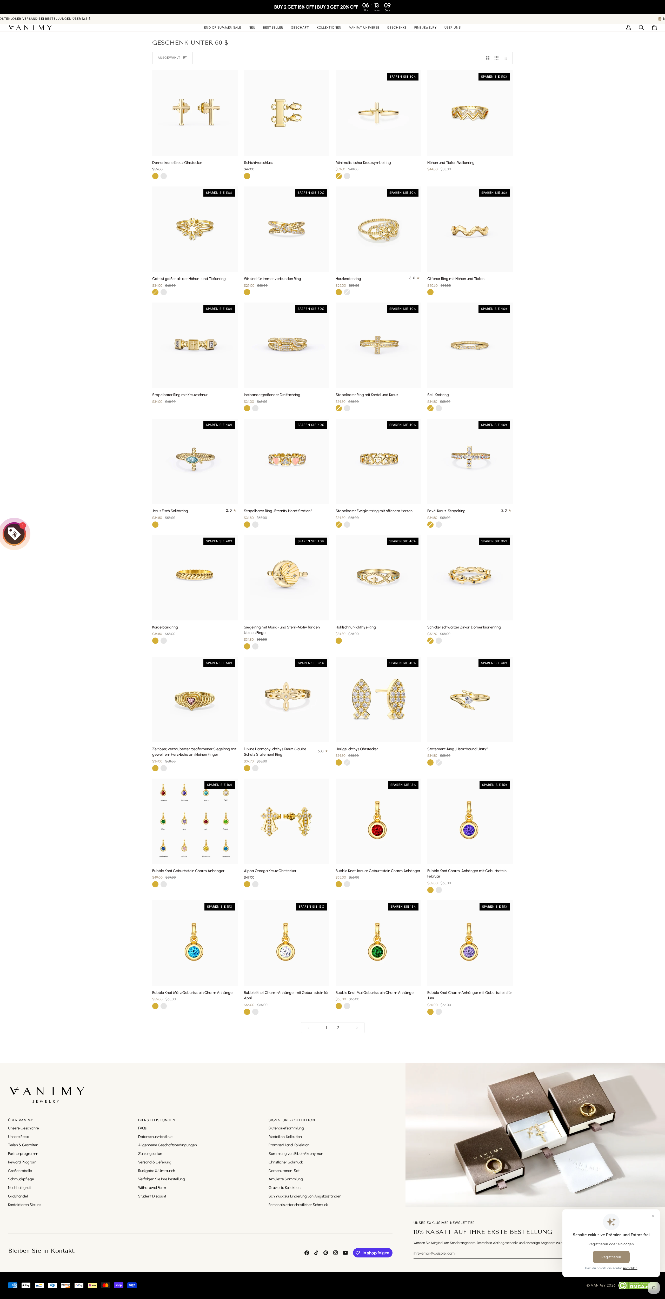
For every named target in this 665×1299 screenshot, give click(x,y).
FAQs (142, 1128)
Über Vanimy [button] (20, 1120)
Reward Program (22, 1162)
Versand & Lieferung (154, 1162)
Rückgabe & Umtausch (156, 1170)
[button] (300, 27)
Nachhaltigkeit (19, 1187)
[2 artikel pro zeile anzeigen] (487, 58)
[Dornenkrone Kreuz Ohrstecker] (195, 113)
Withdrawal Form (152, 1187)
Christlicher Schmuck (286, 1162)
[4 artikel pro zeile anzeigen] (507, 58)
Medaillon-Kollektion (285, 1136)
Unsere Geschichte (23, 1128)
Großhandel (18, 1196)
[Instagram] (335, 1252)
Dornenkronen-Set (284, 1170)
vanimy (598, 1285)
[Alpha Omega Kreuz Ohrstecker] (286, 821)
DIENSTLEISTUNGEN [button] (156, 1120)
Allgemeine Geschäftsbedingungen (167, 1145)
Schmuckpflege (21, 1179)
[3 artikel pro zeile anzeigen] (496, 58)
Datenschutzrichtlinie (155, 1136)
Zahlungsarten (150, 1153)
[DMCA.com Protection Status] (637, 1285)
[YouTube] (345, 1252)
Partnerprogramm (23, 1153)
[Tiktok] (316, 1252)
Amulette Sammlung (286, 1179)
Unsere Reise (18, 1136)
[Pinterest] (325, 1252)
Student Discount (152, 1196)
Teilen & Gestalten (23, 1145)
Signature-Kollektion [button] (292, 1120)
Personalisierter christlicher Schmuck (298, 1204)
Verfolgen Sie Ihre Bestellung (161, 1179)
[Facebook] (306, 1252)
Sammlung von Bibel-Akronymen (296, 1153)
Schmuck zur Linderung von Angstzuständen (305, 1196)
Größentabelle (20, 1170)
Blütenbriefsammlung (286, 1128)
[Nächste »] (357, 1027)
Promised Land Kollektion (289, 1145)
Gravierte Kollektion (285, 1187)
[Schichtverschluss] (286, 113)
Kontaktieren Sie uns (24, 1204)
